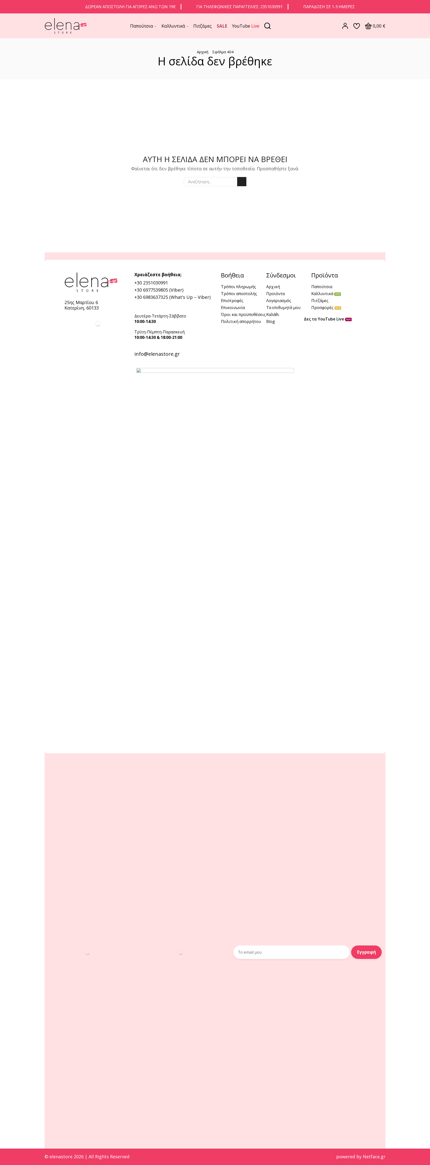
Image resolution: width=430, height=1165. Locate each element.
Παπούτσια (141, 26)
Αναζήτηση (241, 181)
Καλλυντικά (173, 26)
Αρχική (202, 51)
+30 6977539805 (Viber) (158, 290)
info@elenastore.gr (157, 354)
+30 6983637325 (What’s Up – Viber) (172, 297)
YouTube (245, 26)
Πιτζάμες (202, 26)
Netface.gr (374, 1157)
